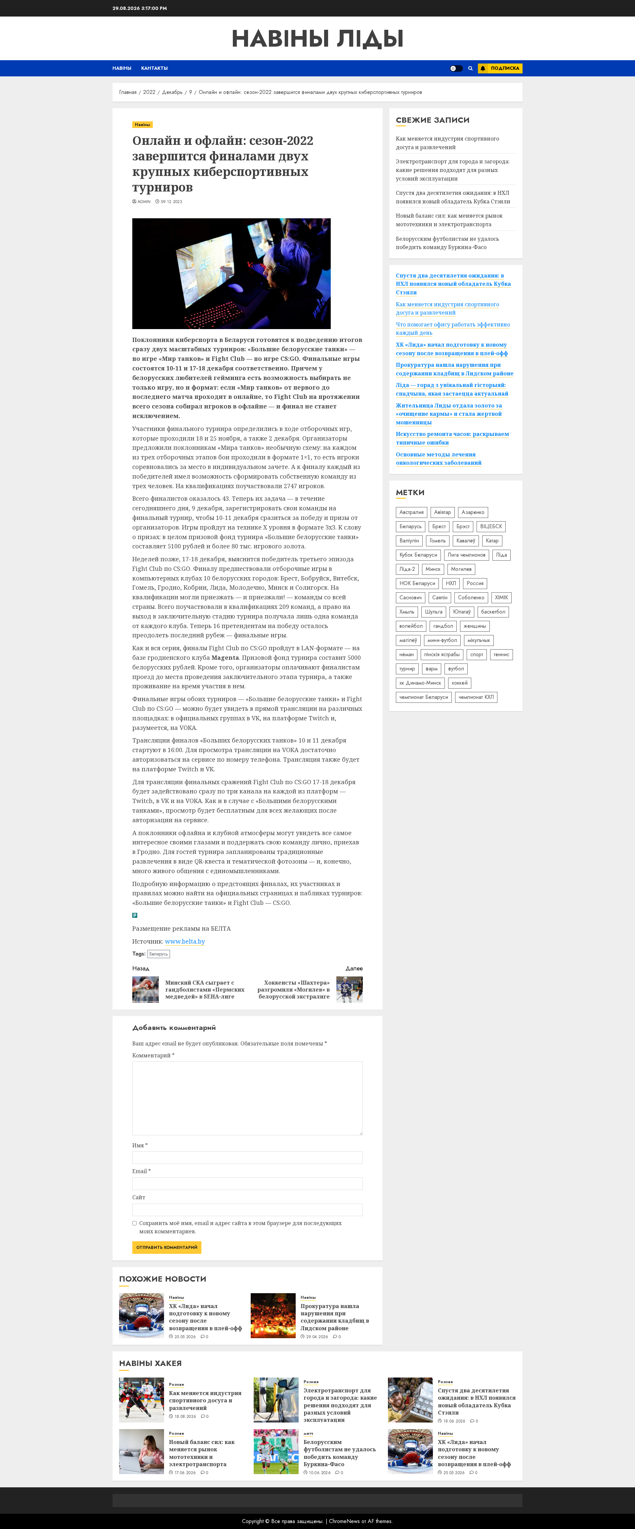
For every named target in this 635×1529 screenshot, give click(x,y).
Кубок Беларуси (418, 555)
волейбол (411, 626)
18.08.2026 (185, 1417)
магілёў (408, 640)
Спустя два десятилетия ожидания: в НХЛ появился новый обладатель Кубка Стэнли (453, 197)
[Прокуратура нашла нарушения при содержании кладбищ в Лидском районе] (273, 1315)
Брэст (463, 526)
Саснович (411, 597)
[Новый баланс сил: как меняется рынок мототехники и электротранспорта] (141, 1451)
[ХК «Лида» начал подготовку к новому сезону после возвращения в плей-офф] (141, 1315)
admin (144, 202)
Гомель (438, 540)
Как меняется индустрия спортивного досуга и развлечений (447, 143)
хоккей (460, 683)
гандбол (443, 626)
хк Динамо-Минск (420, 683)
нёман (407, 654)
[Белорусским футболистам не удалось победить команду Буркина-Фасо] (276, 1451)
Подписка (505, 68)
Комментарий (153, 1055)
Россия (475, 583)
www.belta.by (185, 941)
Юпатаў (462, 612)
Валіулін (409, 540)
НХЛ (451, 583)
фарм (432, 668)
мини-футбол (442, 640)
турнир (407, 668)
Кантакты (154, 68)
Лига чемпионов (467, 555)
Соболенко (471, 597)
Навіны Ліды (317, 38)
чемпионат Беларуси (424, 697)
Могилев (461, 569)
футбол (456, 668)
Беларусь (158, 954)
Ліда (501, 555)
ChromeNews (344, 1521)
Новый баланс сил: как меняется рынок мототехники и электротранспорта (201, 1453)
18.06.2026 (455, 1421)
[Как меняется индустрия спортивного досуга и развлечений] (141, 1400)
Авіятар (442, 512)
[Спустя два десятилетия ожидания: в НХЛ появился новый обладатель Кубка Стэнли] (410, 1400)
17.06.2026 (185, 1473)
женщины (475, 626)
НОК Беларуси (417, 583)
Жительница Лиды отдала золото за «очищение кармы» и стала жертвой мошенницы (449, 414)
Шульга (434, 612)
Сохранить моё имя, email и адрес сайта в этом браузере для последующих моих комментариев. (240, 1227)
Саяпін (439, 597)
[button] (470, 68)
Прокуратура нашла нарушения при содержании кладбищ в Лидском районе (335, 1317)
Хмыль (407, 612)
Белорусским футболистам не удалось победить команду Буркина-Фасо (340, 1453)
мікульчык (479, 640)
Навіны (121, 68)
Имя (140, 1145)
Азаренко (473, 512)
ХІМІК (501, 597)
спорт (476, 654)
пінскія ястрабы (442, 654)
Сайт (138, 1197)
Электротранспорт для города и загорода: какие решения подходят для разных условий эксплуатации (453, 170)
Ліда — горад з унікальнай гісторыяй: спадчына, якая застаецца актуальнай (452, 389)
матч (308, 1433)
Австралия (412, 512)
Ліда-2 (407, 569)
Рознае (176, 1384)
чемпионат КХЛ (476, 697)
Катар (492, 540)
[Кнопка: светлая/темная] (456, 68)
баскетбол (493, 612)
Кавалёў (465, 540)
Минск (433, 569)
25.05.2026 (185, 1337)
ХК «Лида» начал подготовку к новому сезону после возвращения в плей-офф (205, 1317)
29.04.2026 (317, 1337)
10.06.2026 (320, 1473)
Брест (439, 526)
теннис (501, 654)
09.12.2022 (172, 202)
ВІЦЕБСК (491, 526)
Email (141, 1171)
